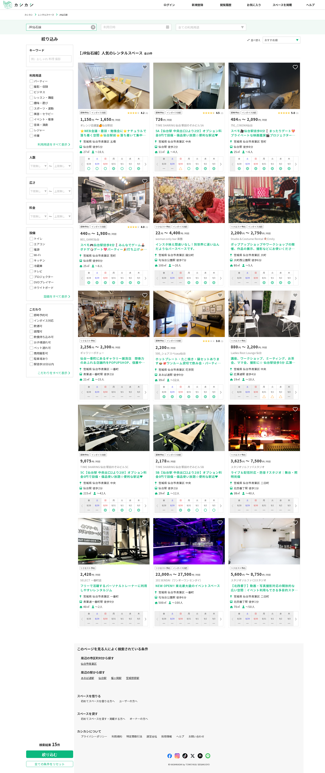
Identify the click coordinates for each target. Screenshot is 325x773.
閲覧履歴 (225, 5)
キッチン (39, 260)
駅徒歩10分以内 (44, 364)
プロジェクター (43, 277)
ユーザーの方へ (128, 701)
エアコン (39, 244)
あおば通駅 (87, 678)
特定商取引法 (134, 736)
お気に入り (254, 5)
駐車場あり (41, 359)
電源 (36, 249)
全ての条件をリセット (50, 764)
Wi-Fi (37, 255)
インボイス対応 (44, 320)
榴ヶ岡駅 (116, 678)
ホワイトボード (44, 288)
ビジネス (39, 92)
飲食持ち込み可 (44, 337)
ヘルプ (310, 5)
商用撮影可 (41, 353)
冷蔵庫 (38, 266)
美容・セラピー (44, 114)
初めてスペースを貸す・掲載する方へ (103, 719)
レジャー (39, 130)
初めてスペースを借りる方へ (98, 701)
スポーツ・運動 (44, 108)
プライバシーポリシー (94, 736)
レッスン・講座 (44, 97)
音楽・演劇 (41, 125)
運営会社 (152, 736)
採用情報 (166, 736)
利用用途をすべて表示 (52, 144)
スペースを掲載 (282, 5)
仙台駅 (102, 678)
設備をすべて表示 (55, 296)
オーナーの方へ (139, 719)
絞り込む (49, 755)
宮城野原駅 (132, 678)
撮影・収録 (41, 86)
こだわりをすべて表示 (52, 373)
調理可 (38, 331)
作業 (36, 136)
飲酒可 (38, 326)
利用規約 (117, 736)
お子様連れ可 (42, 342)
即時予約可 (41, 315)
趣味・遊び (41, 103)
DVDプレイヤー (44, 282)
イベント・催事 (44, 119)
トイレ (38, 239)
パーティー (41, 81)
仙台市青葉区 (89, 664)
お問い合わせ (196, 736)
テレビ (38, 271)
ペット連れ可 (42, 348)
